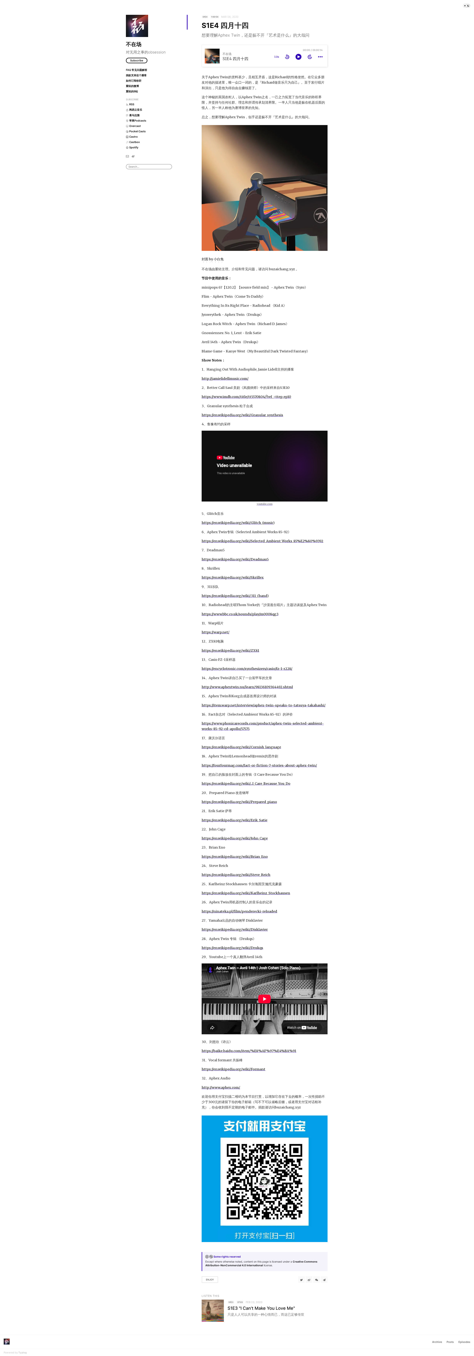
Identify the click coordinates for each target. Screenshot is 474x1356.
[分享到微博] (309, 1279)
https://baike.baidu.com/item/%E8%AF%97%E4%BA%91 (249, 1051)
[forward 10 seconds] (310, 57)
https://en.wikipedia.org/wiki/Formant (233, 1069)
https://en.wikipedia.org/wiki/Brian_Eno (235, 856)
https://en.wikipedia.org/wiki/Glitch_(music (237, 523)
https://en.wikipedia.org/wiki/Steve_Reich (236, 875)
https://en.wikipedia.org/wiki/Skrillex (233, 577)
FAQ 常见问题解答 (136, 69)
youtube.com (265, 504)
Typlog (22, 1352)
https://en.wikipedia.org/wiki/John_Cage (235, 838)
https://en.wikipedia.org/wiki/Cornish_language (241, 747)
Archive (437, 1341)
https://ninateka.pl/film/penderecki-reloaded (239, 911)
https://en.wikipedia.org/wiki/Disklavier (235, 929)
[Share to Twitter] (301, 1279)
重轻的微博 (132, 86)
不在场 (133, 44)
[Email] (127, 156)
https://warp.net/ (215, 632)
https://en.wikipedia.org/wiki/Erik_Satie (234, 820)
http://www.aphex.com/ (221, 1087)
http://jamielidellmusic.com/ (225, 378)
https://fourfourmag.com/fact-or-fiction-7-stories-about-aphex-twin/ (259, 765)
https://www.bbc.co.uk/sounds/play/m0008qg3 (240, 614)
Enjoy (210, 1279)
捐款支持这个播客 (136, 75)
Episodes (464, 1341)
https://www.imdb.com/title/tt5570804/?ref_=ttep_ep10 (246, 397)
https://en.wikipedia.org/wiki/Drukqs (232, 948)
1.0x (276, 56)
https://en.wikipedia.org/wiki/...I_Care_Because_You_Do (246, 783)
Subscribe (136, 60)
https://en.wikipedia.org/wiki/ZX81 (230, 650)
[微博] (133, 156)
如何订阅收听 (133, 80)
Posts (450, 1341)
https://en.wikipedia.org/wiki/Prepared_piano (239, 802)
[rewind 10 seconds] (287, 57)
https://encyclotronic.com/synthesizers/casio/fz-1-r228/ (247, 669)
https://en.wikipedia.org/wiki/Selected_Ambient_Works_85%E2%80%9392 (262, 541)
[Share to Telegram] (324, 1279)
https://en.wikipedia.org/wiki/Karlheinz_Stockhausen (246, 893)
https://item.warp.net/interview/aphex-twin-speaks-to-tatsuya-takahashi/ (264, 705)
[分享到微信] (316, 1279)
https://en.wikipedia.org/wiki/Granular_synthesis (242, 415)
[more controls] (320, 57)
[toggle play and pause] (298, 57)
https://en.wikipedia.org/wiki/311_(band (234, 596)
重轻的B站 (132, 91)
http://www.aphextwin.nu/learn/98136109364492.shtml (247, 687)
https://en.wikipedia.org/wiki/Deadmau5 (235, 559)
